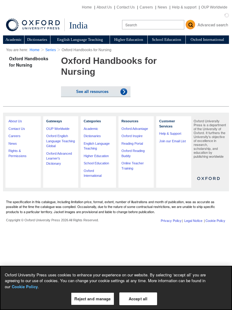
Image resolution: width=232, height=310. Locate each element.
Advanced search (213, 25)
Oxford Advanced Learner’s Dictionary (59, 158)
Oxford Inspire (132, 136)
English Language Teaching (80, 39)
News (162, 7)
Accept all (138, 299)
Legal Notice (193, 220)
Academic (13, 39)
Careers (146, 7)
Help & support (184, 7)
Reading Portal (132, 143)
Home (87, 7)
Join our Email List (172, 141)
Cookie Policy (215, 220)
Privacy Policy (171, 220)
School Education (166, 39)
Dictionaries (37, 39)
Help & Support (170, 133)
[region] (116, 288)
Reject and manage (92, 299)
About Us (104, 7)
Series (50, 50)
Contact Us (126, 7)
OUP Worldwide (214, 7)
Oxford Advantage (134, 128)
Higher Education (128, 39)
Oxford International (207, 39)
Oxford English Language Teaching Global (60, 141)
